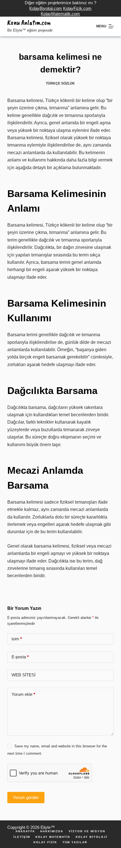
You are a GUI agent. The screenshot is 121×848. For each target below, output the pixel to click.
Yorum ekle (23, 694)
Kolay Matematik (52, 837)
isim (17, 638)
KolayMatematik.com (60, 13)
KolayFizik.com (77, 8)
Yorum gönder (26, 797)
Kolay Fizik (45, 842)
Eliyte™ (48, 827)
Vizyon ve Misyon (87, 831)
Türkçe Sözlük (60, 83)
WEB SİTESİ (23, 674)
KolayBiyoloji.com (45, 8)
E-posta (20, 656)
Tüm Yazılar (74, 842)
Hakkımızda (51, 831)
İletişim (22, 837)
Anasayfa (25, 831)
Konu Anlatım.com (29, 22)
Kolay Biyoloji (91, 837)
